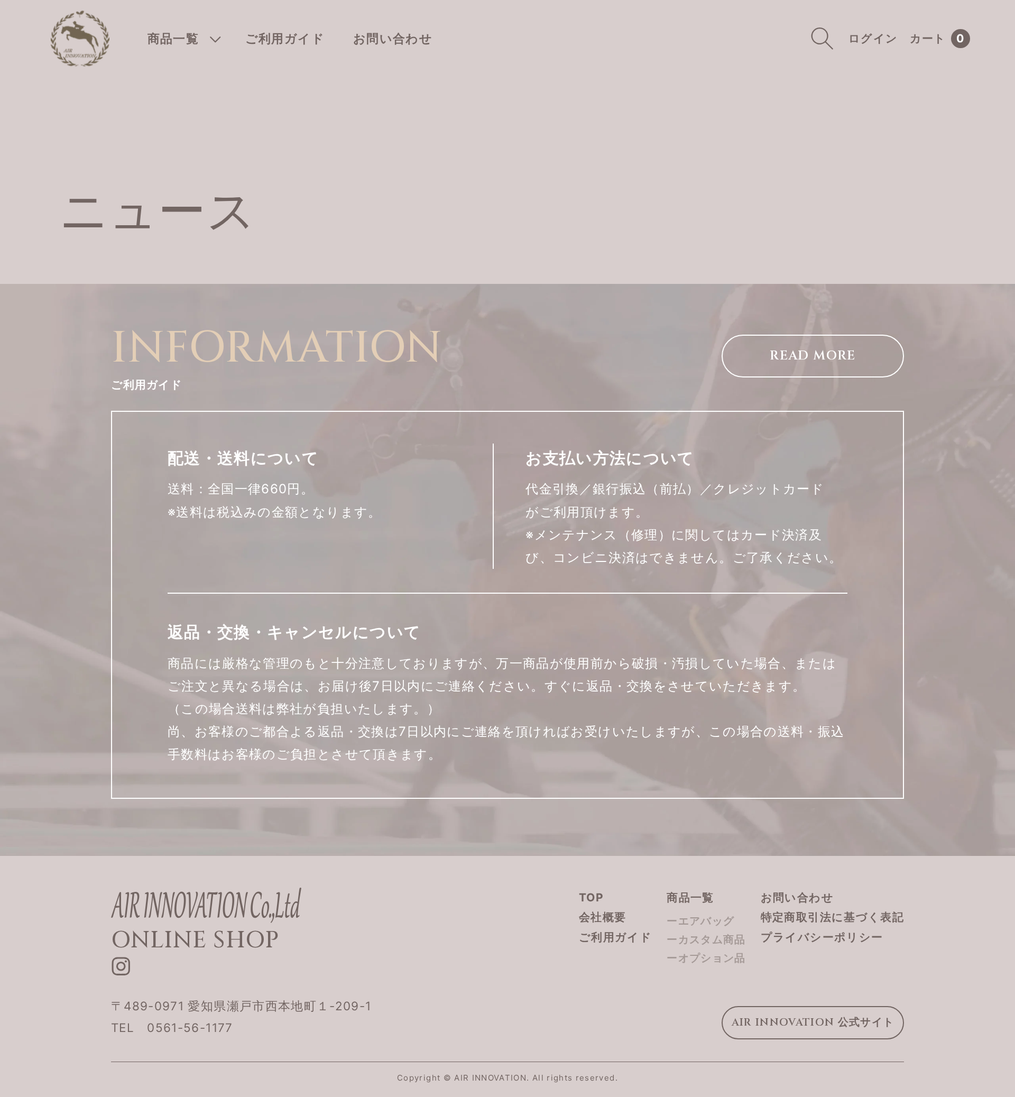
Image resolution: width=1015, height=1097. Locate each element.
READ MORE (812, 355)
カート (937, 39)
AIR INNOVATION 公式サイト (813, 1022)
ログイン (873, 38)
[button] (182, 38)
